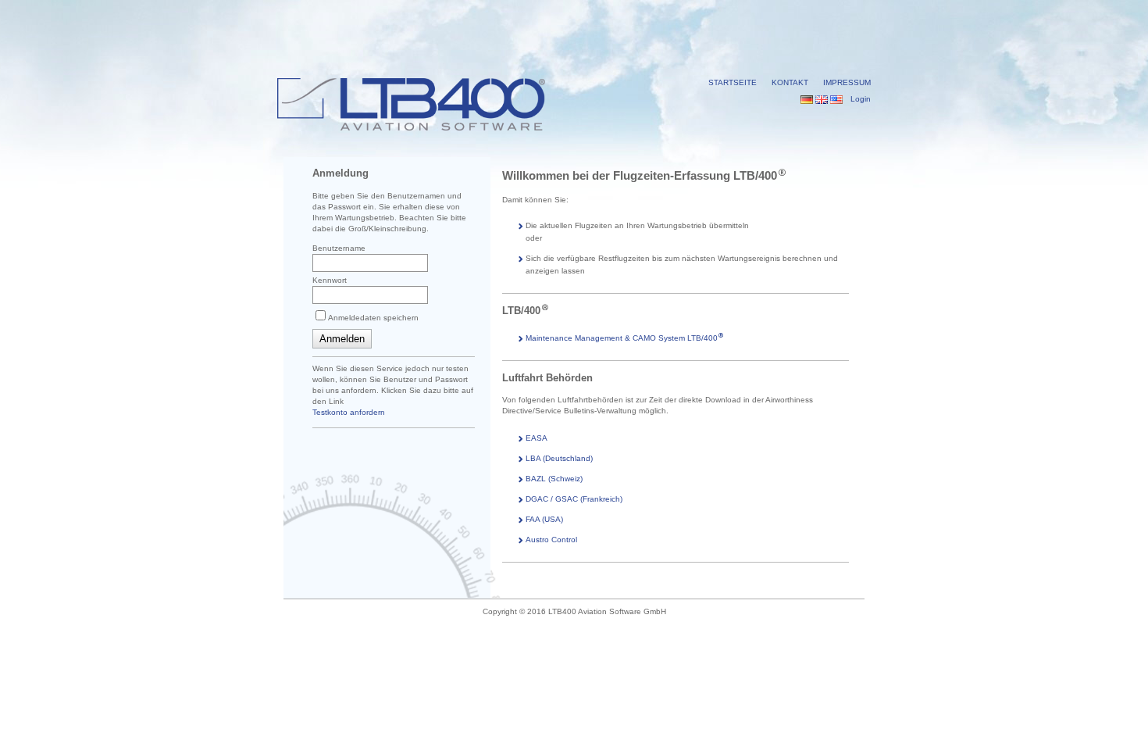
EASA (536, 438)
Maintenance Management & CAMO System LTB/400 (622, 338)
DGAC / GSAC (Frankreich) (574, 499)
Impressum (847, 82)
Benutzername (338, 248)
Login (860, 99)
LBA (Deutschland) (559, 458)
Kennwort (329, 280)
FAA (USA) (544, 519)
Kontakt (790, 82)
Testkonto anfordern (348, 412)
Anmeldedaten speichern (373, 317)
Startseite (732, 82)
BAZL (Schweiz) (554, 478)
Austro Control (551, 539)
